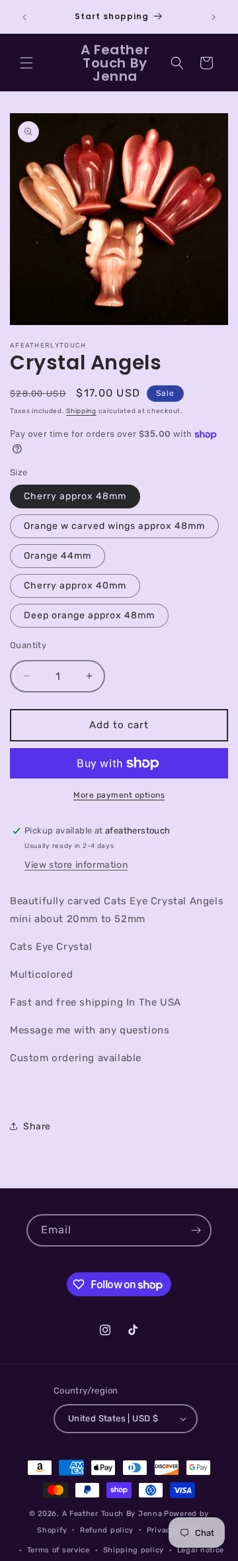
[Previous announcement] (24, 17)
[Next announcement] (213, 17)
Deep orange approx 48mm (89, 615)
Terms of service (58, 1550)
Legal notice (200, 1550)
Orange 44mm (57, 555)
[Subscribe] (195, 1230)
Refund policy (107, 1530)
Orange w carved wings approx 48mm (114, 526)
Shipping (81, 411)
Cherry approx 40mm (75, 585)
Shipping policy (134, 1550)
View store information (76, 865)
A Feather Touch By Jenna (112, 1513)
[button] (26, 62)
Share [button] (37, 1126)
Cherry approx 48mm (75, 496)
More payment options (119, 795)
